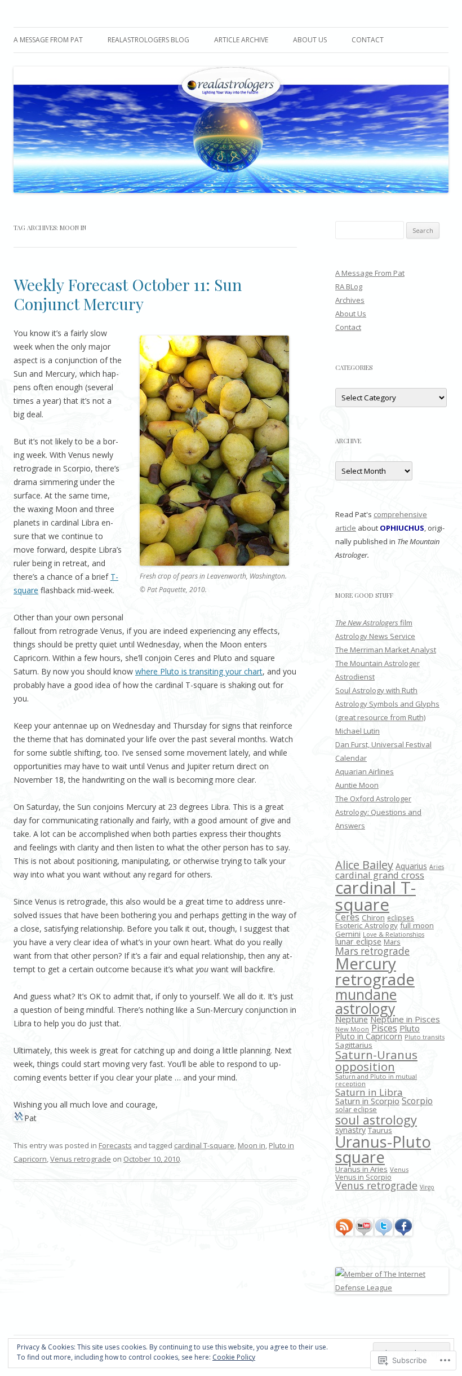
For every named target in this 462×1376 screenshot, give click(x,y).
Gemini (348, 934)
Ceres (347, 917)
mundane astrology (366, 1001)
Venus (399, 1169)
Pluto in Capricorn (368, 1036)
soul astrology (376, 1120)
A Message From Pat (48, 40)
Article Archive (241, 40)
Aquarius (411, 866)
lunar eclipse (358, 941)
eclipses (400, 918)
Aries (436, 867)
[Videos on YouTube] (364, 1233)
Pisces (384, 1028)
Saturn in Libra (369, 1092)
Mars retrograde (372, 951)
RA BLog (348, 286)
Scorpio (417, 1101)
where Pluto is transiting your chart (199, 671)
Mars (392, 942)
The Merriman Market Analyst (385, 650)
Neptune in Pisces (405, 1019)
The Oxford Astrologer (373, 798)
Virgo (427, 1187)
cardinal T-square (204, 1145)
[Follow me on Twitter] (384, 1233)
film (373, 623)
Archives (350, 300)
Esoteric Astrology (366, 925)
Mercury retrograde (375, 971)
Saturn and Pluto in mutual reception (376, 1080)
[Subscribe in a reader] (344, 1233)
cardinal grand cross (379, 874)
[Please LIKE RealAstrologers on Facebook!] (403, 1233)
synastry (350, 1129)
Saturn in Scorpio (367, 1100)
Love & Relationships (393, 934)
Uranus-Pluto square (383, 1149)
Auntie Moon (357, 785)
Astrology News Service (375, 636)
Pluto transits (425, 1037)
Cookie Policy (233, 1357)
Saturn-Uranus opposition (376, 1060)
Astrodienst (355, 677)
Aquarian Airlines (364, 771)
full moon (417, 925)
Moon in (251, 1145)
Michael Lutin (357, 731)
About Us (310, 40)
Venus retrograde (80, 1159)
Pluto (409, 1028)
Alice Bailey (364, 864)
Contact (368, 40)
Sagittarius (353, 1045)
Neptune (351, 1019)
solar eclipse (356, 1109)
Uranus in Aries (361, 1169)
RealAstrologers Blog (148, 40)
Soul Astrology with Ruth (376, 690)
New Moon (352, 1029)
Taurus (380, 1130)
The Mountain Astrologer (377, 663)
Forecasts (115, 1145)
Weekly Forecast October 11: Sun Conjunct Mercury (128, 294)
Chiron (373, 917)
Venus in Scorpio (363, 1177)
